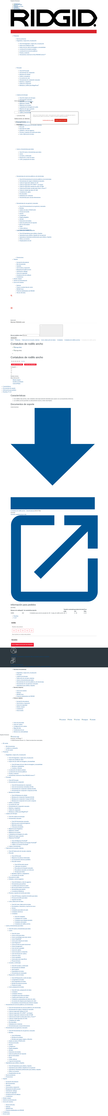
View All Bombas (16, 1035)
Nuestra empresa (18, 687)
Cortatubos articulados (20, 922)
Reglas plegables (24, 217)
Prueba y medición (24, 52)
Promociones (20, 257)
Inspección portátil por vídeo (26, 45)
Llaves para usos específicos (19, 959)
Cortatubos (60, 340)
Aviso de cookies (18, 724)
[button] (54, 1)
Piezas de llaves (16, 961)
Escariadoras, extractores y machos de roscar (23, 906)
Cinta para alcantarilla (17, 827)
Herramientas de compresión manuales (29, 80)
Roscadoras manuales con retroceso (24, 870)
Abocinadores (15, 969)
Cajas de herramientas (15, 1061)
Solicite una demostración (20, 280)
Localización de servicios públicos (28, 51)
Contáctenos (20, 277)
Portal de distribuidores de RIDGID (26, 291)
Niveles (21, 213)
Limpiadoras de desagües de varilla (28, 107)
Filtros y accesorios (24, 239)
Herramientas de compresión (27, 72)
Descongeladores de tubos (19, 981)
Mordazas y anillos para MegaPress (29, 85)
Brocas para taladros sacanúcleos (20, 887)
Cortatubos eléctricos (17, 911)
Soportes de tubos (16, 899)
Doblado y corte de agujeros (26, 130)
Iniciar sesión (20, 710)
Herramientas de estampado (19, 973)
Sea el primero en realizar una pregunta (22, 644)
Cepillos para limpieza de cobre (20, 997)
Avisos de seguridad (22, 273)
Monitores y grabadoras (18, 766)
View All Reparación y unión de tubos (21, 978)
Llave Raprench (16, 942)
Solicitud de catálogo (22, 271)
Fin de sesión (9, 750)
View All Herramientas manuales (20, 821)
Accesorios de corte (24, 78)
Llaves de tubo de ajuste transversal (21, 944)
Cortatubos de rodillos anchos (22, 924)
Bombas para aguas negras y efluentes (22, 1039)
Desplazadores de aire (25, 240)
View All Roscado (16, 856)
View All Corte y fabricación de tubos (21, 904)
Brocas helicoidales (24, 224)
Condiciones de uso (19, 730)
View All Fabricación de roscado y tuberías (30, 125)
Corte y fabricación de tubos (26, 134)
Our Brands (17, 8)
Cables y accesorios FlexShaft (20, 844)
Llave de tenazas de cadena (19, 953)
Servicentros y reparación (23, 267)
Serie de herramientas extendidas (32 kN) (22, 787)
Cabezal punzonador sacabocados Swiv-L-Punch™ (33, 188)
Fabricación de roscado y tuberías (25, 122)
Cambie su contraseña (12, 748)
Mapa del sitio (17, 728)
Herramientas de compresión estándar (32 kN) (24, 788)
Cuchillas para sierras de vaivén (20, 885)
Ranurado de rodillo (24, 128)
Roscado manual (16, 861)
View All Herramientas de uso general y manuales (32, 206)
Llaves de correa (16, 955)
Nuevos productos (21, 39)
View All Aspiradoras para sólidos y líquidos (30, 233)
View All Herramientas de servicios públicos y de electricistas (35, 179)
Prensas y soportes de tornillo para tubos (30, 132)
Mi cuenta (5, 743)
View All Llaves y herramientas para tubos (30, 152)
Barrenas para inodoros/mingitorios (21, 823)
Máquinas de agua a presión (26, 108)
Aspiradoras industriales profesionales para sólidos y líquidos (35, 237)
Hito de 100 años (21, 292)
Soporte (16, 259)
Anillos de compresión (25, 83)
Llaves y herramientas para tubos (25, 149)
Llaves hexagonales (17, 946)
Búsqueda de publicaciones (24, 269)
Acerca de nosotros (19, 282)
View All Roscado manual (21, 864)
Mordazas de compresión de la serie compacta (24, 800)
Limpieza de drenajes (22, 95)
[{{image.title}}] (18, 347)
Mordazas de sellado (24, 74)
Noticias (19, 285)
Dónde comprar (18, 278)
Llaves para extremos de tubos (20, 940)
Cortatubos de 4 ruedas (21, 918)
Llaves (21, 154)
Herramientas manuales (25, 99)
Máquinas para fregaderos (26, 101)
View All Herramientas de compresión (21, 785)
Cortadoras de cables (25, 192)
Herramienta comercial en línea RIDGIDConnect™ (32, 54)
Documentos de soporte (9, 388)
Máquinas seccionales (25, 105)
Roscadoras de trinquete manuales (24, 868)
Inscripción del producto (23, 262)
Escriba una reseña (17, 364)
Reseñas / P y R (7, 392)
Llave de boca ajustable (18, 948)
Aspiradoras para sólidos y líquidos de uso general (32, 235)
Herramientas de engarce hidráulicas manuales (31, 181)
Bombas (21, 208)
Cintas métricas (23, 228)
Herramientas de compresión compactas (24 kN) (24, 790)
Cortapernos (22, 215)
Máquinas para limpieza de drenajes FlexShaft (24, 842)
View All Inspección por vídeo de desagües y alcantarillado (27, 764)
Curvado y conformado (25, 155)
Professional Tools (18, 6)
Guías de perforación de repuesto (28, 222)
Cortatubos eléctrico (17, 993)
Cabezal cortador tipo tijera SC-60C (28, 190)
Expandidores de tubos (18, 971)
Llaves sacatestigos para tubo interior (21, 937)
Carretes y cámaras (17, 768)
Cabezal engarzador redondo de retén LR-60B (31, 186)
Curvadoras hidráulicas (18, 891)
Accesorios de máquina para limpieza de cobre (24, 1001)
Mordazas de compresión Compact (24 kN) (23, 799)
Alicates (21, 219)
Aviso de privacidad (19, 722)
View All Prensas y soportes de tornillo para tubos (25, 896)
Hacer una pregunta (30, 364)
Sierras (14, 908)
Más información (15, 378)
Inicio (12, 340)
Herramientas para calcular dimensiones (30, 197)
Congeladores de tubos (18, 979)
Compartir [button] (13, 367)
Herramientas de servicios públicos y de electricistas (30, 176)
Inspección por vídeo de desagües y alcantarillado (32, 47)
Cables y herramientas (25, 112)
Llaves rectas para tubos (18, 935)
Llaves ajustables (16, 957)
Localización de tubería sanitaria (27, 49)
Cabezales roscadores (20, 866)
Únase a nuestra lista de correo (25, 287)
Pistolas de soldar (16, 985)
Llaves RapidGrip (17, 939)
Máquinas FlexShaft (25, 110)
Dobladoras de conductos (26, 195)
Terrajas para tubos (20, 871)
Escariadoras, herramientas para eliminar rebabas (25, 1002)
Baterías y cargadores (25, 81)
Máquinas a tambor (24, 103)
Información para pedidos (9, 390)
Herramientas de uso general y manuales (27, 203)
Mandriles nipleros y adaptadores (20, 873)
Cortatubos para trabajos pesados (23, 920)
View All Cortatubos (20, 916)
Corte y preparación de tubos (27, 159)
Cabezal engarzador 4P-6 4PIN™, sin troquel (31, 184)
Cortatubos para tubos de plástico (20, 995)
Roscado (21, 126)
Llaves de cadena (16, 950)
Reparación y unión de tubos (26, 157)
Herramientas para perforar (19, 884)
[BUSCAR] (51, 330)
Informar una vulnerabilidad (21, 731)
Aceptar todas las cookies (60, 120)
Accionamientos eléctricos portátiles (21, 859)
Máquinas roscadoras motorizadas (21, 857)
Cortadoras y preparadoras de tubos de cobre (23, 999)
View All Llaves (16, 933)
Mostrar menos (14, 376)
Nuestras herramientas (20, 669)
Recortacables (23, 193)
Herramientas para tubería (18, 889)
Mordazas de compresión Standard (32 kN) (23, 797)
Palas (20, 226)
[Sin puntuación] (16, 361)
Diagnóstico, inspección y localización (26, 40)
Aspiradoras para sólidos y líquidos (26, 230)
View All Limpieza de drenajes (27, 98)
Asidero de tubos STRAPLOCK (27, 210)
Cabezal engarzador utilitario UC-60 (28, 182)
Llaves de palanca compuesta (19, 951)
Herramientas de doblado (18, 967)
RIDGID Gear (20, 289)
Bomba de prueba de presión (19, 983)
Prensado (19, 67)
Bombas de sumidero (17, 1037)
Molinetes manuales (17, 825)
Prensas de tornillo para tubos (19, 897)
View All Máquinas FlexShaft (19, 840)
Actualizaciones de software (24, 275)
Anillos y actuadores (24, 76)
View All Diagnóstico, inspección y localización (31, 43)
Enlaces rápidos (18, 698)
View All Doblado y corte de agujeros (21, 882)
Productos (16, 36)
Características (7, 386)
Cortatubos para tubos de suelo (20, 910)
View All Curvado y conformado (20, 965)
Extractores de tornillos (25, 221)
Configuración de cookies (20, 726)
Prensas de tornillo (24, 211)
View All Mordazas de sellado (19, 795)
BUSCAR (13, 338)
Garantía (19, 266)
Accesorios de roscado (18, 875)
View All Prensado (24, 70)
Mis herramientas (21, 264)
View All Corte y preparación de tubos (21, 990)
